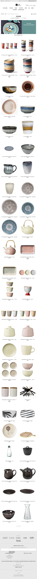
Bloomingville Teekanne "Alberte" (27, 236)
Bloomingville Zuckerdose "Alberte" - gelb (9, 339)
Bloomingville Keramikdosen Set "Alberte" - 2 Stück (9, 400)
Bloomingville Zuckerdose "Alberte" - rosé (28, 339)
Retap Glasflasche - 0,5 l (9, 460)
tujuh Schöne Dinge (20, 574)
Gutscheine (9, 558)
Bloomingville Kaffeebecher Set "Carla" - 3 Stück (28, 319)
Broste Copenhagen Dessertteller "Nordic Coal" (9, 501)
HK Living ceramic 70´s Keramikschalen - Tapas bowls (9, 76)
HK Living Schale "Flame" (9, 96)
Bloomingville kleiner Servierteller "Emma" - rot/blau (27, 257)
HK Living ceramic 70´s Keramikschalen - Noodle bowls (28, 76)
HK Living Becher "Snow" (28, 136)
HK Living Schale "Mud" (9, 136)
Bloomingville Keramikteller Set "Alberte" (9, 379)
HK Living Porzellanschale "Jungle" (9, 420)
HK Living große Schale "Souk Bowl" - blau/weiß (9, 236)
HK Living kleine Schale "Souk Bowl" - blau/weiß (27, 216)
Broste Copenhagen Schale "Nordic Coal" (9, 521)
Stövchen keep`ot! (28, 399)
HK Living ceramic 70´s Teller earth (9, 116)
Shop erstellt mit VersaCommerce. (18, 575)
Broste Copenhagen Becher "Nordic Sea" (27, 176)
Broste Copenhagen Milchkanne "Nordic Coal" (9, 481)
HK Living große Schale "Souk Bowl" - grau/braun (9, 216)
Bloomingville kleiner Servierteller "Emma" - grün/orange (9, 279)
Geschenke (15, 9)
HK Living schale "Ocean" (28, 116)
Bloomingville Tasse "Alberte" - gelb (28, 359)
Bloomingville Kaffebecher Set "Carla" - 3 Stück (9, 319)
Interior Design (21, 9)
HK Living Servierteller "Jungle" (28, 420)
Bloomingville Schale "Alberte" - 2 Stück (27, 379)
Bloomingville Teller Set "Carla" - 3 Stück (27, 278)
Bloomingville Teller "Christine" (9, 440)
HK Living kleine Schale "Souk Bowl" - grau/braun (28, 196)
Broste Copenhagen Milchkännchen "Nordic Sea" (9, 176)
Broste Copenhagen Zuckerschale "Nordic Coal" (27, 460)
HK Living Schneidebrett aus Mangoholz (27, 440)
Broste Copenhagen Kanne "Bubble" (28, 521)
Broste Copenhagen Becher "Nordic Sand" (9, 196)
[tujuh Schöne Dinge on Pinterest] (35, 14)
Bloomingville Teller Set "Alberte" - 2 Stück (9, 359)
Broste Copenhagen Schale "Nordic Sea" (27, 156)
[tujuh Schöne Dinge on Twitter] (31, 14)
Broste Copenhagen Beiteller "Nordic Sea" (9, 156)
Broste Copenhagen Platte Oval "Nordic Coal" (27, 501)
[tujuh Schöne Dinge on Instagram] (34, 14)
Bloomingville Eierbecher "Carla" (27, 299)
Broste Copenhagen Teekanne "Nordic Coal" (27, 481)
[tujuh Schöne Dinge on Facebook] (17, 567)
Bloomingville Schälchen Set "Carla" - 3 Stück (9, 299)
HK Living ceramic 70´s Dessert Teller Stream (27, 96)
